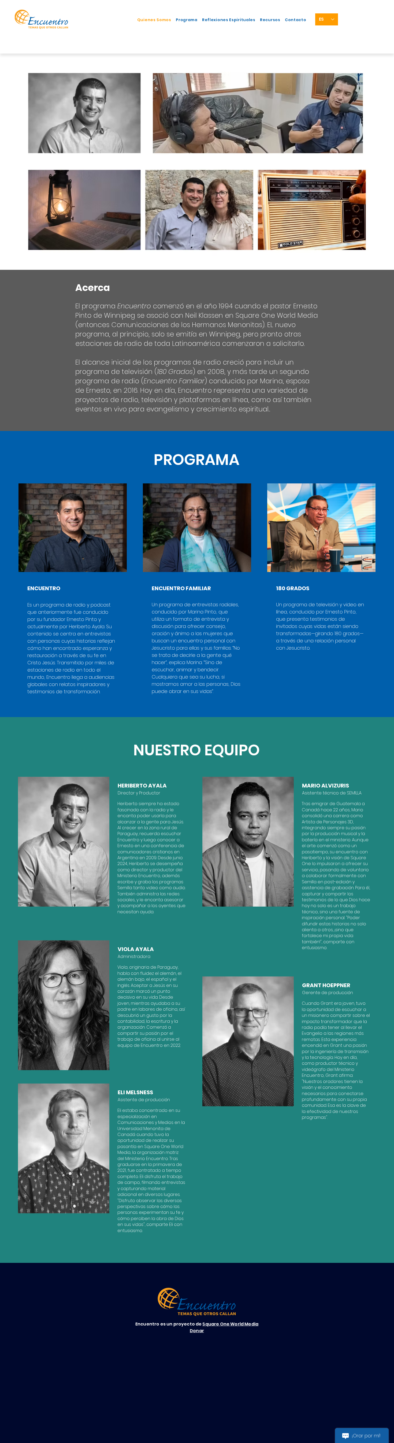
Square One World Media (230, 1324)
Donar (197, 1331)
